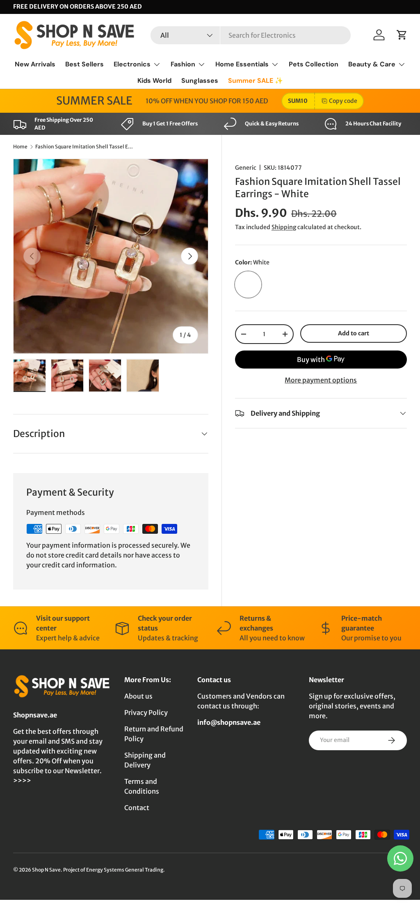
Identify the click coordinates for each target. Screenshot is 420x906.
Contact (136, 808)
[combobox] (251, 35)
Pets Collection (313, 64)
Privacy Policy (146, 712)
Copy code (343, 101)
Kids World (154, 80)
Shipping (284, 227)
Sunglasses (199, 80)
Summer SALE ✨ (255, 80)
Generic (245, 167)
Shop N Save (46, 870)
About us (138, 696)
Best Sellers (84, 64)
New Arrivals (35, 64)
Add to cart (353, 333)
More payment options (321, 380)
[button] (402, 35)
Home (20, 146)
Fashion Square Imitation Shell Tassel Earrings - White (84, 146)
